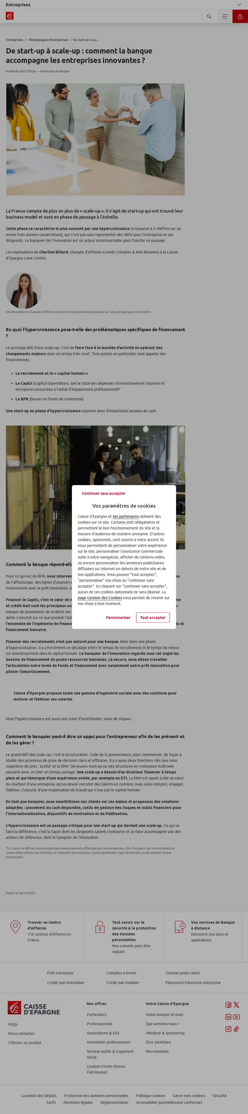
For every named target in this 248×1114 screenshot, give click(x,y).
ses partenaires (126, 516)
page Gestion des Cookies (100, 597)
